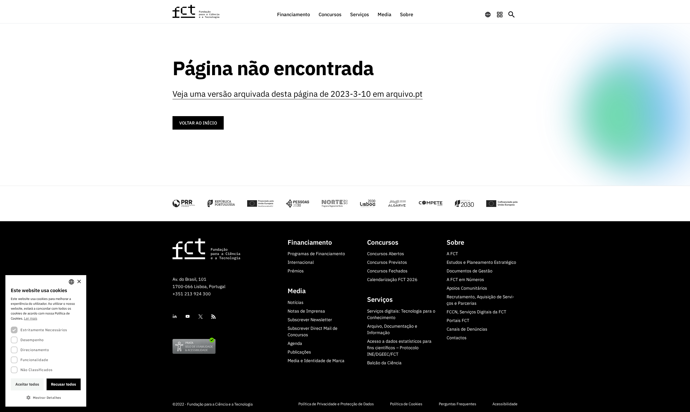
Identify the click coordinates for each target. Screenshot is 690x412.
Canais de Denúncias (467, 329)
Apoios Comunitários (467, 288)
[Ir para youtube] (188, 316)
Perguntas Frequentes (457, 403)
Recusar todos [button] (63, 384)
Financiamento (293, 14)
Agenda (295, 343)
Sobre (406, 14)
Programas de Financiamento (316, 253)
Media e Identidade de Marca (316, 360)
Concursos (330, 14)
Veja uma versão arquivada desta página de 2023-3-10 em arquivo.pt (297, 93)
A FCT (452, 253)
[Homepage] (196, 11)
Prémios (296, 270)
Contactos (457, 337)
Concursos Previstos (387, 262)
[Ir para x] (200, 317)
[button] (46, 397)
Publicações (299, 352)
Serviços (359, 14)
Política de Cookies (406, 403)
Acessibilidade (505, 403)
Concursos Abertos (385, 253)
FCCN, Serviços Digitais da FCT (476, 311)
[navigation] (488, 14)
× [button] (79, 282)
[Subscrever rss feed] (213, 317)
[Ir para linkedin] (175, 316)
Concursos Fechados (387, 270)
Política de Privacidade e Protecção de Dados (336, 403)
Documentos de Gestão (469, 270)
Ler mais (30, 318)
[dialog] (45, 341)
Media (384, 14)
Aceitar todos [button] (27, 384)
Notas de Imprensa (306, 311)
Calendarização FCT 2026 (392, 279)
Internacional (301, 262)
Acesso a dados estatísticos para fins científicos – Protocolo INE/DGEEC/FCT (399, 347)
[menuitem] (293, 17)
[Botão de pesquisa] (512, 14)
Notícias (295, 302)
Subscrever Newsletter (310, 319)
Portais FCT (458, 320)
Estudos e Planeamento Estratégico (481, 262)
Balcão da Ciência (384, 362)
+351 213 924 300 (191, 293)
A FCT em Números (465, 279)
